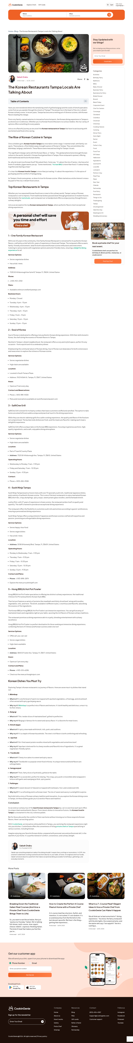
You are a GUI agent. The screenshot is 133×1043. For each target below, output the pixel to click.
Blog (16, 31)
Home (10, 31)
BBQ (95, 84)
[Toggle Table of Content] (85, 101)
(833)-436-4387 (95, 1012)
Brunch (95, 99)
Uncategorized (98, 207)
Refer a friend (76, 1023)
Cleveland (96, 114)
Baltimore (96, 81)
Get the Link (30, 975)
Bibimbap (22, 705)
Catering (96, 130)
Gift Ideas (96, 154)
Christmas (96, 124)
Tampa (95, 204)
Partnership (97, 188)
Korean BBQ (57, 164)
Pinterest (121, 1019)
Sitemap (57, 1030)
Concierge (96, 111)
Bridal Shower (97, 96)
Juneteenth (97, 164)
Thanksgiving (97, 201)
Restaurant (97, 194)
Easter (95, 139)
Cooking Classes (98, 127)
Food (95, 148)
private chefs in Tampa (65, 826)
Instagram (121, 1012)
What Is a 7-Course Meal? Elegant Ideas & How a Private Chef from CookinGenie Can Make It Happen (105, 907)
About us (57, 1016)
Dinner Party (97, 133)
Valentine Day (97, 210)
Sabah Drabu (22, 77)
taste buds (26, 198)
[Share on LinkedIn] (88, 79)
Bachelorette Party (99, 93)
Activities (96, 74)
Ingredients (97, 161)
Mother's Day (97, 173)
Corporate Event (98, 105)
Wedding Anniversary (100, 216)
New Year (96, 182)
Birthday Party (98, 78)
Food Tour (96, 151)
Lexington (96, 170)
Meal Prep (96, 176)
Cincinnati (96, 121)
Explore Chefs (31, 5)
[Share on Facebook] (85, 79)
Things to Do (97, 197)
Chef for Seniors (98, 108)
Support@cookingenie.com (99, 1016)
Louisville (96, 167)
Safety (56, 1023)
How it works (58, 1019)
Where (25, 14)
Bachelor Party (98, 90)
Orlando (96, 185)
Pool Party (96, 191)
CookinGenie (17, 824)
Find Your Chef (108, 261)
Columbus (96, 118)
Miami (95, 179)
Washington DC (98, 213)
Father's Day (97, 145)
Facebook (121, 1016)
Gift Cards (41, 5)
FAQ (72, 1016)
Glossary (74, 1026)
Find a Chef (58, 1026)
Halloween (96, 157)
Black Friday (97, 102)
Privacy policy (42, 1036)
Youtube (120, 1023)
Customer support (95, 1019)
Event (95, 142)
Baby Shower (97, 87)
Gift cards (75, 1019)
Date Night (97, 136)
